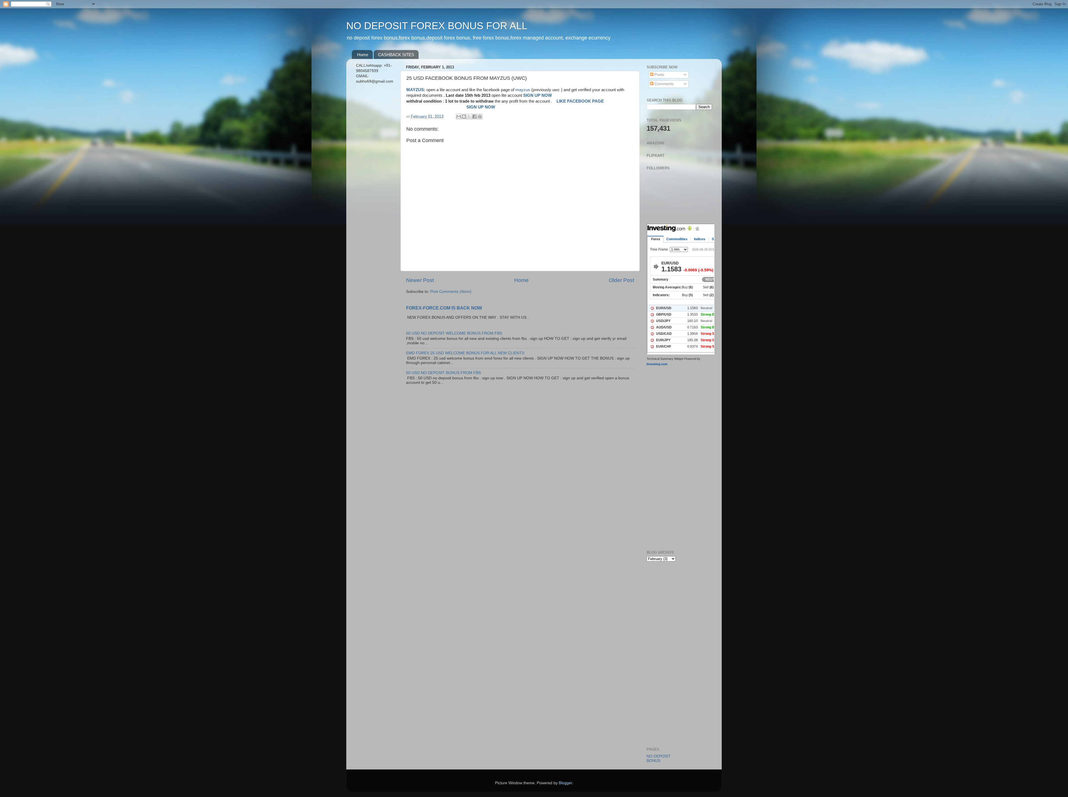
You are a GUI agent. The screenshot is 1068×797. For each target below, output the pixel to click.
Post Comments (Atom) (450, 291)
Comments (663, 84)
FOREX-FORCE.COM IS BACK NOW (444, 308)
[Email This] (458, 116)
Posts (658, 75)
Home (362, 54)
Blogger (565, 783)
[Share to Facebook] (474, 116)
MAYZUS (415, 90)
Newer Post (420, 280)
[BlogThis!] (464, 116)
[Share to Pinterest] (480, 116)
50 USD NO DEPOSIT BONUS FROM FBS (443, 373)
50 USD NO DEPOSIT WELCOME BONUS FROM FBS (454, 333)
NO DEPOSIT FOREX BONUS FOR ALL (436, 25)
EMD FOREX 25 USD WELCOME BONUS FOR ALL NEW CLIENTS (465, 353)
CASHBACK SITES (396, 54)
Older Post (621, 280)
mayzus (523, 90)
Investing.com (657, 364)
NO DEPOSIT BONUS (659, 758)
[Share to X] (469, 116)
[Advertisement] (375, 176)
